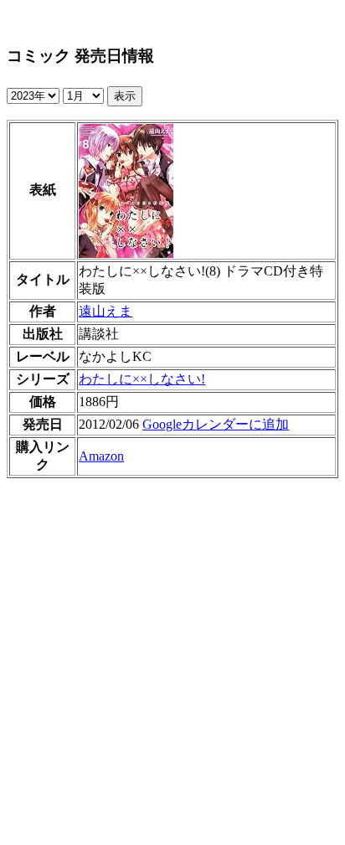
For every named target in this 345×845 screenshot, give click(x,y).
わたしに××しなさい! (142, 379)
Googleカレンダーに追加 (215, 424)
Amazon (101, 456)
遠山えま (105, 311)
